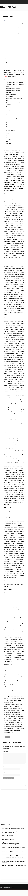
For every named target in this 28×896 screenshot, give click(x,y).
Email (4, 772)
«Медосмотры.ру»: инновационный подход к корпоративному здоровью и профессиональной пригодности (13, 861)
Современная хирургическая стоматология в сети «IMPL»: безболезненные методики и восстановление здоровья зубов (13, 843)
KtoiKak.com (8, 7)
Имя (4, 766)
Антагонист (7, 736)
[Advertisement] (14, 47)
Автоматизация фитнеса (7, 835)
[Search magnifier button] (26, 786)
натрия (5, 76)
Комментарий (6, 751)
